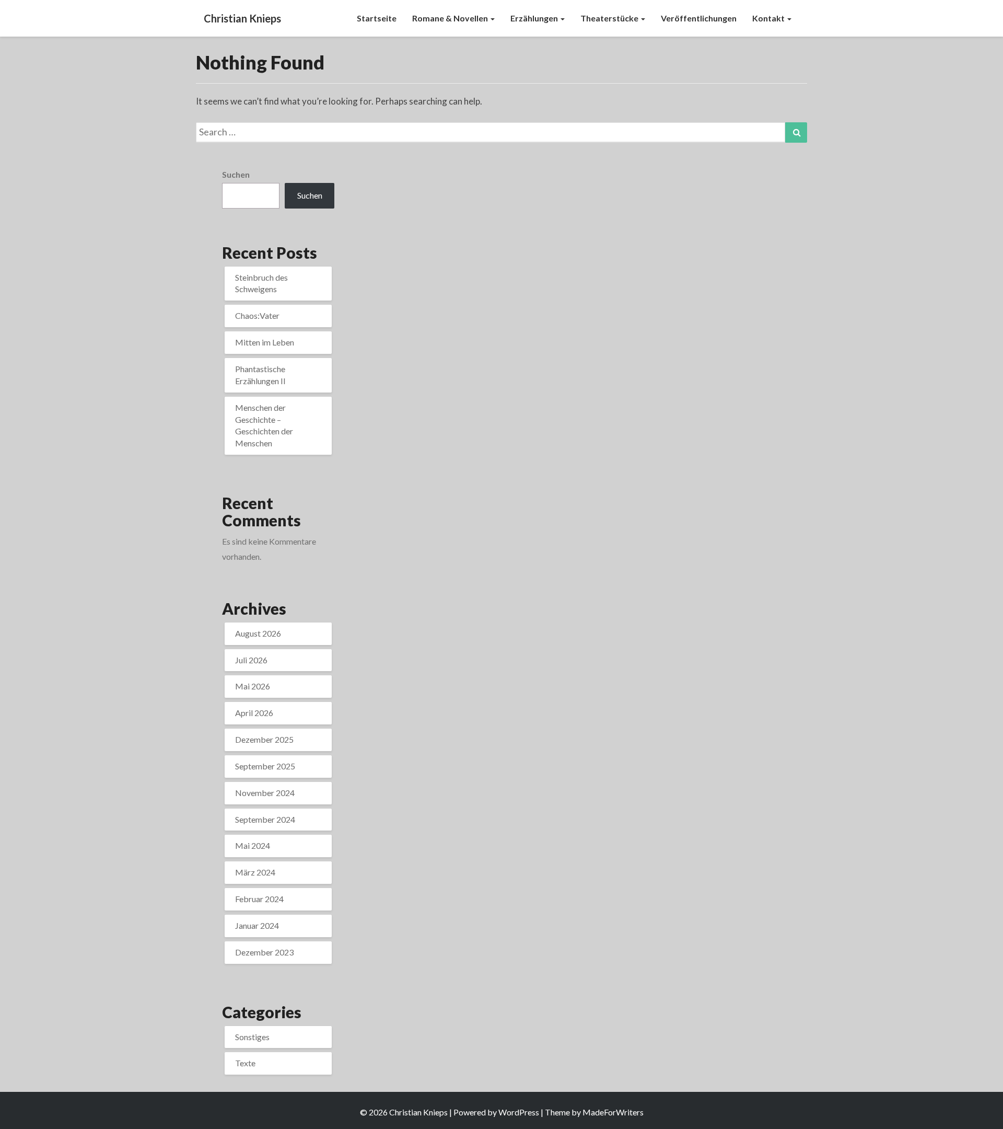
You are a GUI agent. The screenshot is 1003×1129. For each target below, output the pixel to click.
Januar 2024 (257, 925)
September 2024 (265, 819)
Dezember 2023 (264, 952)
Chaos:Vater (257, 315)
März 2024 (255, 872)
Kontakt (769, 18)
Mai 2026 (252, 686)
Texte (245, 1063)
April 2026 (254, 713)
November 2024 (265, 793)
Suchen (236, 174)
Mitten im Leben (264, 342)
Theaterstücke (610, 18)
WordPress (518, 1112)
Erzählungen (534, 18)
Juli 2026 (251, 660)
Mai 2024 (252, 845)
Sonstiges (252, 1037)
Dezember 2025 (264, 739)
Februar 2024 (259, 899)
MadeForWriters (613, 1112)
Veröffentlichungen (699, 18)
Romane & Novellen (450, 18)
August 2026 (258, 633)
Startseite (376, 18)
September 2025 (265, 766)
